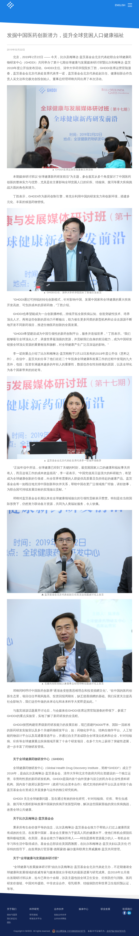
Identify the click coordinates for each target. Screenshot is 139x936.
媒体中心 (83, 909)
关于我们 (11, 909)
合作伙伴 (59, 909)
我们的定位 (12, 918)
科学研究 (34, 909)
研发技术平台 (35, 918)
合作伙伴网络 (60, 918)
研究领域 (33, 914)
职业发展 (105, 909)
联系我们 (127, 909)
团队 (9, 922)
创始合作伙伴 (60, 914)
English (120, 5)
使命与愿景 (12, 914)
